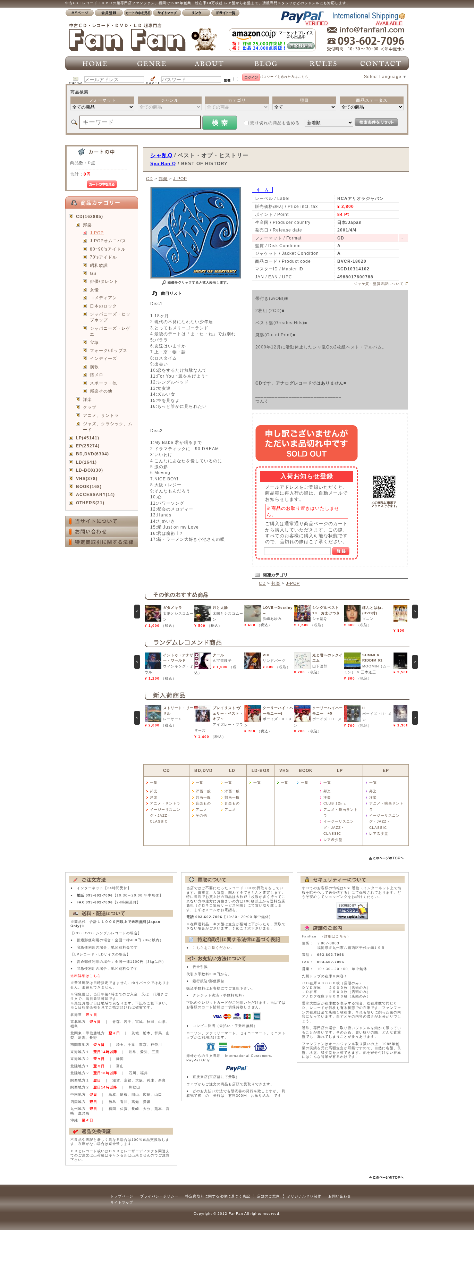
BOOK (306, 770)
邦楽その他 (101, 391)
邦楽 (87, 224)
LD (232, 770)
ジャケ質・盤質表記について (379, 284)
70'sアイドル (103, 257)
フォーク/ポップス (108, 350)
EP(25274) (88, 446)
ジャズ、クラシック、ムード (108, 426)
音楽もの (203, 803)
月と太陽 (220, 607)
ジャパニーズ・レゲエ (110, 331)
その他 (201, 815)
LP (340, 770)
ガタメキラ (172, 607)
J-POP (97, 232)
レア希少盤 (332, 840)
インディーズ (103, 358)
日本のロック (103, 306)
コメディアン (103, 297)
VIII (266, 655)
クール (218, 655)
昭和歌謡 (99, 265)
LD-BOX (261, 770)
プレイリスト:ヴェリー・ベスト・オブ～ (228, 713)
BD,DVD (203, 770)
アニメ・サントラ (165, 803)
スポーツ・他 (103, 383)
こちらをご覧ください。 (214, 948)
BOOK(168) (89, 486)
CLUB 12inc (334, 803)
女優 (94, 289)
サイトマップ (121, 1202)
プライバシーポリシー (159, 1196)
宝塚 (94, 342)
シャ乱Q (161, 155)
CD (149, 178)
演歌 (94, 366)
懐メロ (96, 374)
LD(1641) (86, 462)
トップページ (121, 1196)
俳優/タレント (104, 281)
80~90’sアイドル (108, 249)
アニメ (201, 809)
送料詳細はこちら (85, 976)
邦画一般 (203, 797)
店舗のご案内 (268, 1196)
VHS (284, 770)
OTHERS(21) (90, 502)
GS (93, 273)
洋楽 (87, 399)
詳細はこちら (335, 936)
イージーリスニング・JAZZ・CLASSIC (165, 816)
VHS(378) (87, 478)
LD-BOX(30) (89, 470)
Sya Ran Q (163, 163)
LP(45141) (87, 438)
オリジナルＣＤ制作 (304, 1196)
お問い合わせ (339, 1196)
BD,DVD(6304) (92, 454)
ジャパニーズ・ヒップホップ (110, 317)
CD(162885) (89, 216)
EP (386, 770)
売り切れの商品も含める (275, 122)
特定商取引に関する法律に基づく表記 (217, 1196)
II (363, 708)
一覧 (154, 782)
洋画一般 (203, 791)
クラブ (89, 407)
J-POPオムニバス (108, 240)
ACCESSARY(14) (95, 494)
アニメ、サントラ (101, 415)
